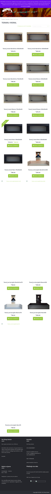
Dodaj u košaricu (13, 54)
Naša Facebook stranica (32, 462)
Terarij (11, 19)
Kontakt (3, 456)
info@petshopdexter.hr (35, 453)
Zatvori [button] (28, 6)
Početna (3, 19)
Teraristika (7, 19)
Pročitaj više (13, 175)
